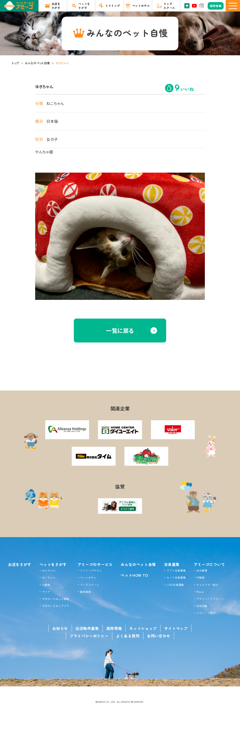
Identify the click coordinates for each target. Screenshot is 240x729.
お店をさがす (19, 564)
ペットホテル (88, 577)
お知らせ (60, 628)
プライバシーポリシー (89, 636)
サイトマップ (176, 628)
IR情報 (200, 577)
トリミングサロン (91, 570)
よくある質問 (127, 636)
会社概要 (201, 570)
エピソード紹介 (205, 613)
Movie (200, 592)
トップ (15, 63)
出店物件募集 (87, 628)
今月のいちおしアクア (55, 606)
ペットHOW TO (134, 575)
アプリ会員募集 (176, 570)
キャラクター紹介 (207, 585)
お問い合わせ (158, 636)
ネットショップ (143, 628)
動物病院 (85, 592)
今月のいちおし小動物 (55, 599)
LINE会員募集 (175, 585)
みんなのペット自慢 (37, 63)
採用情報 (114, 628)
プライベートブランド (210, 599)
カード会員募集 (176, 577)
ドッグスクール (89, 585)
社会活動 (201, 606)
